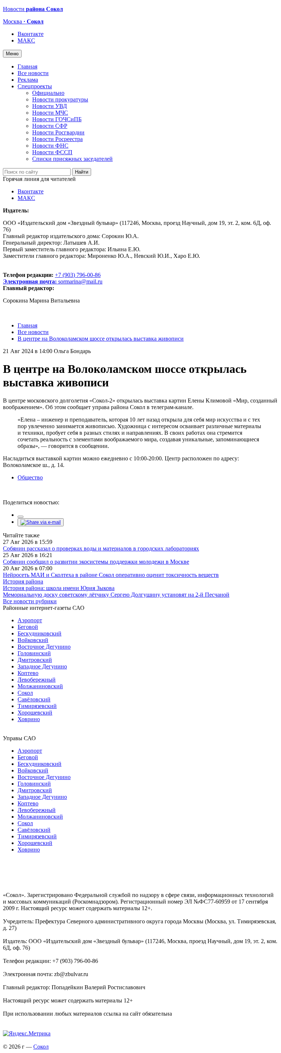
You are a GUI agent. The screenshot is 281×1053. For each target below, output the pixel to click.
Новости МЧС (50, 113)
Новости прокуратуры (60, 99)
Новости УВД (49, 106)
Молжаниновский (40, 686)
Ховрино (29, 719)
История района (23, 581)
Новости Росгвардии (58, 132)
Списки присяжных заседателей (72, 159)
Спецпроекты (35, 86)
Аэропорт (30, 620)
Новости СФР (49, 126)
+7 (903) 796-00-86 (52, 278)
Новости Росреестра (57, 139)
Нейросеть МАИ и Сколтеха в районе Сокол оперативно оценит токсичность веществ (111, 575)
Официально (48, 93)
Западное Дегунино (42, 666)
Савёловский (34, 699)
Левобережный (37, 679)
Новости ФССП (52, 152)
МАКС (26, 40)
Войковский (33, 640)
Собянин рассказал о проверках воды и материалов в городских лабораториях (101, 548)
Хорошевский (35, 712)
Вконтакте (31, 34)
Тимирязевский (37, 706)
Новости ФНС (50, 145)
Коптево (28, 673)
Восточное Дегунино (44, 647)
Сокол (25, 693)
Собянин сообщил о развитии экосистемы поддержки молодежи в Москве (96, 562)
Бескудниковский (39, 633)
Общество (30, 477)
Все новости (33, 73)
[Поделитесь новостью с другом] (40, 522)
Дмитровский (35, 660)
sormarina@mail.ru (80, 281)
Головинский (34, 653)
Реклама (28, 80)
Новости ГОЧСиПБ (57, 119)
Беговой (28, 627)
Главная (27, 66)
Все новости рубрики (30, 601)
